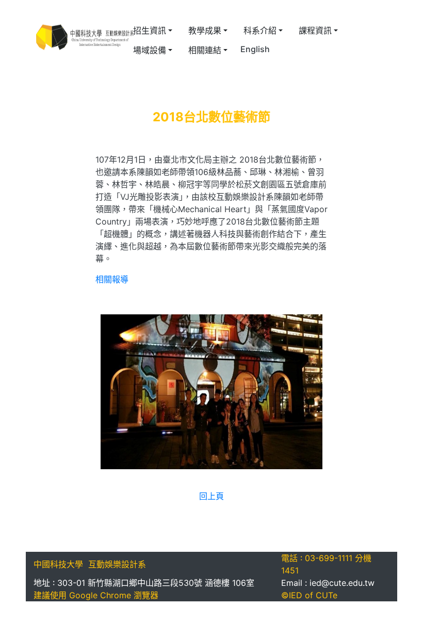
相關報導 (111, 279)
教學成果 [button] (204, 30)
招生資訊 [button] (149, 30)
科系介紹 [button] (259, 30)
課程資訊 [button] (315, 30)
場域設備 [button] (149, 50)
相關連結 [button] (204, 50)
